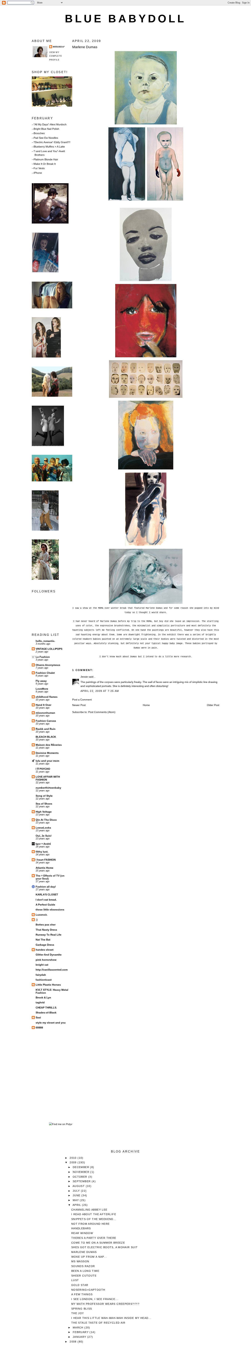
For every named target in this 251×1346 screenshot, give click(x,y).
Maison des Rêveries (49, 744)
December (81, 1167)
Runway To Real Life (48, 934)
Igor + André (43, 843)
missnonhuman (45, 712)
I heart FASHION (46, 859)
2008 (74, 1341)
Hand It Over (43, 704)
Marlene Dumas (84, 47)
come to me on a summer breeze (98, 1242)
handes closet (44, 949)
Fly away (41, 680)
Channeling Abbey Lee (89, 1209)
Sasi (38, 1017)
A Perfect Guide (45, 904)
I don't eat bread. (46, 899)
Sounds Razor (83, 1266)
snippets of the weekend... (93, 1219)
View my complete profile (55, 56)
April (77, 1204)
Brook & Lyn (43, 997)
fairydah (41, 974)
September (82, 1181)
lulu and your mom (47, 760)
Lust (75, 1280)
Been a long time (85, 1270)
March (78, 1327)
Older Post (213, 705)
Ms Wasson (80, 1261)
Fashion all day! (46, 886)
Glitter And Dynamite (49, 954)
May (76, 1200)
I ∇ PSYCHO (43, 768)
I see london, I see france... (94, 1299)
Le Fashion (43, 656)
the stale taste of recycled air (98, 1322)
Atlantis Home (44, 867)
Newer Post (79, 705)
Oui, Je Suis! (44, 835)
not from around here (90, 1223)
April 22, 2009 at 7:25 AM (99, 690)
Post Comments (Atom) (101, 712)
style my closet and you (51, 1022)
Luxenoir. (41, 914)
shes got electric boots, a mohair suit (104, 1247)
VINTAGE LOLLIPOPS (49, 648)
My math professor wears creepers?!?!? (105, 1303)
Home (146, 705)
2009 (74, 1162)
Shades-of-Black (46, 1012)
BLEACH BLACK (46, 736)
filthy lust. (42, 851)
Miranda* (59, 47)
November (81, 1171)
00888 (39, 1027)
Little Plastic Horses (48, 984)
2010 (74, 1157)
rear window (82, 1233)
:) (36, 919)
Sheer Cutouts (83, 1275)
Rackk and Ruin (45, 728)
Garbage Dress (45, 944)
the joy (77, 1313)
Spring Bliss (81, 1308)
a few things (82, 1294)
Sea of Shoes (44, 803)
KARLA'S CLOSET (47, 894)
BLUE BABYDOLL (125, 18)
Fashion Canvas (46, 720)
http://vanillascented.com (52, 969)
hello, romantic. (45, 640)
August (79, 1186)
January (80, 1336)
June (77, 1195)
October (80, 1176)
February (81, 1332)
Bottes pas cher (45, 924)
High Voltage (44, 811)
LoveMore (42, 688)
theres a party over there (93, 1237)
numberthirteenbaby (48, 787)
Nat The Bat (43, 939)
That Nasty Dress (46, 929)
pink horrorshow (46, 959)
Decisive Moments (47, 752)
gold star (79, 1285)
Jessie (84, 676)
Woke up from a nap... (89, 1256)
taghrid (40, 1002)
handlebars (81, 1228)
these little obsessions (50, 909)
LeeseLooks (43, 827)
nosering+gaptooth (88, 1289)
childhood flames (47, 696)
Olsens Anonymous (48, 664)
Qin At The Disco (46, 819)
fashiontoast (44, 979)
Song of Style (44, 795)
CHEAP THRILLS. (46, 1007)
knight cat (42, 964)
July (77, 1190)
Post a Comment (82, 699)
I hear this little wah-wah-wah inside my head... (111, 1318)
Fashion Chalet (45, 672)
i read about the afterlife (93, 1214)
